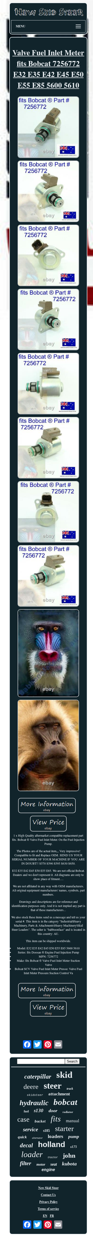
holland (51, 1144)
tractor (53, 1157)
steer (52, 1085)
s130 (38, 1110)
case (23, 1119)
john (69, 1155)
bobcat (65, 1102)
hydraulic (34, 1103)
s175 (73, 1147)
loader (32, 1154)
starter (64, 1128)
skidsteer (35, 1095)
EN (45, 1215)
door (53, 1110)
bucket (40, 1121)
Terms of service (48, 1209)
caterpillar (37, 1076)
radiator (68, 1111)
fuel (26, 1111)
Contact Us (48, 1195)
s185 (46, 1131)
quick (22, 1137)
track (70, 1088)
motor (40, 1164)
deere (31, 1086)
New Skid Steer (48, 1188)
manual (72, 1120)
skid (64, 1075)
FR (52, 1215)
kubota (69, 1163)
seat (53, 1164)
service (30, 1129)
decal (26, 1145)
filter (25, 1163)
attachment (59, 1093)
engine (48, 1169)
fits (56, 1118)
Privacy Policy (48, 1202)
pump (73, 1136)
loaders (55, 1136)
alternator (37, 1137)
